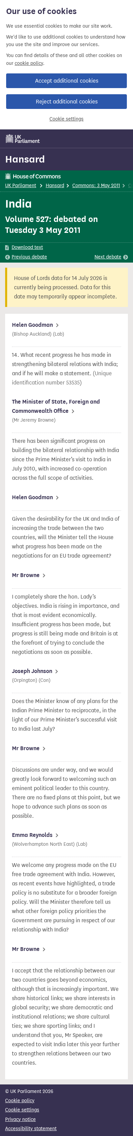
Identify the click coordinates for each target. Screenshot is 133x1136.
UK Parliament (20, 185)
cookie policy (29, 63)
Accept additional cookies (66, 81)
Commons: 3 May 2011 (96, 185)
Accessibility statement (31, 1129)
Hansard (25, 159)
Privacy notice (20, 1119)
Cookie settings (66, 119)
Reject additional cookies (67, 101)
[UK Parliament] (23, 138)
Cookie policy (19, 1101)
